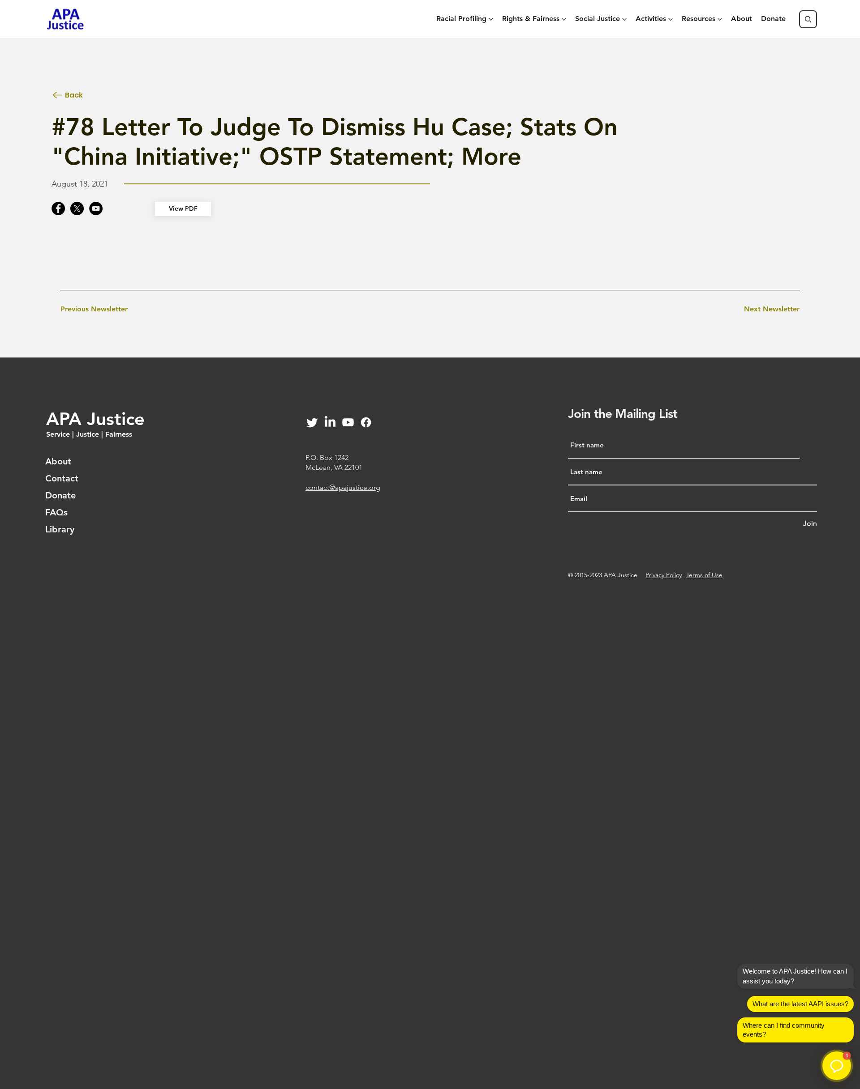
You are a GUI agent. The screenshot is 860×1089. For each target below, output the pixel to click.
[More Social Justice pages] (624, 19)
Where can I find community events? (784, 1029)
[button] (836, 1065)
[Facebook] (58, 208)
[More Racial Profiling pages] (491, 19)
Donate (60, 495)
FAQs (56, 512)
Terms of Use (704, 575)
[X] (77, 208)
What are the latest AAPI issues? (800, 1004)
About (58, 461)
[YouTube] (96, 208)
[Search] (808, 19)
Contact (61, 478)
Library (59, 529)
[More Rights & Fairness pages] (564, 19)
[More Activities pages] (670, 19)
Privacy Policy (663, 575)
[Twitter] (312, 422)
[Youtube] (348, 422)
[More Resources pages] (720, 19)
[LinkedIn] (330, 422)
